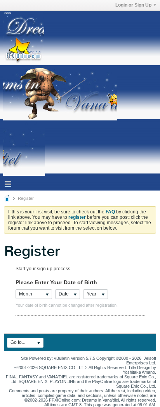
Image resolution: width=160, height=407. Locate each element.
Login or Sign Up (133, 5)
